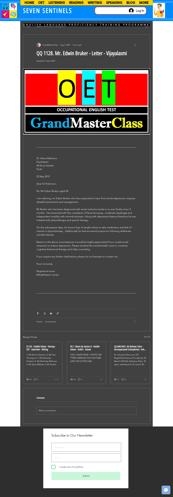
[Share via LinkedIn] (51, 313)
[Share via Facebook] (37, 313)
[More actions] (135, 45)
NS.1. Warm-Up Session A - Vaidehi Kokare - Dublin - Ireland (85, 348)
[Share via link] (57, 313)
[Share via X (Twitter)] (44, 313)
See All (147, 336)
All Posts (26, 26)
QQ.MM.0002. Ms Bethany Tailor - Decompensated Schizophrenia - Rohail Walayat (130, 348)
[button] (146, 26)
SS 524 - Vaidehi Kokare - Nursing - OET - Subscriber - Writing (41, 348)
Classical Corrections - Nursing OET (51, 26)
